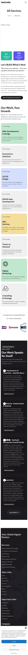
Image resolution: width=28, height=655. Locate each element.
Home (9, 15)
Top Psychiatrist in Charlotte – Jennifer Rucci (14, 371)
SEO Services (6, 223)
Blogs (3, 589)
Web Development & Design (10, 548)
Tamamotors (8, 480)
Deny (14, 645)
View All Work (13, 512)
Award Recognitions (8, 616)
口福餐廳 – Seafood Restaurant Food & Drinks (13, 441)
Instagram (5, 602)
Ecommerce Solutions (7, 155)
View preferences (14, 649)
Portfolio (4, 583)
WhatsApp (5, 608)
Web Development (9, 394)
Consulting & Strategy (7, 297)
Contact (4, 594)
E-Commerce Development (10, 551)
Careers (4, 591)
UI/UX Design (5, 177)
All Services (5, 581)
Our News (4, 618)
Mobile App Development (8, 200)
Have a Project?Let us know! (11, 97)
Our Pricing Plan (6, 586)
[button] (26, 628)
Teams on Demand (6, 245)
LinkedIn (4, 605)
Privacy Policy (14, 653)
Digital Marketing (6, 272)
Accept (14, 641)
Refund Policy (6, 613)
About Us (4, 578)
